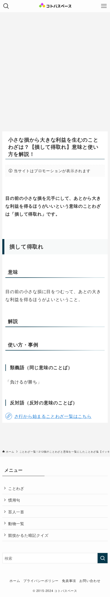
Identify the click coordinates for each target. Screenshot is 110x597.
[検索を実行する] (102, 558)
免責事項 (69, 580)
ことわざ (16, 488)
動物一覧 (16, 523)
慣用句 (14, 500)
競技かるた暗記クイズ (28, 535)
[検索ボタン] (6, 6)
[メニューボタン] (104, 6)
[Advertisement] (55, 70)
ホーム (14, 580)
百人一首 (16, 511)
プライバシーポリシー (41, 580)
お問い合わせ (90, 580)
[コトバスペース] (55, 6)
